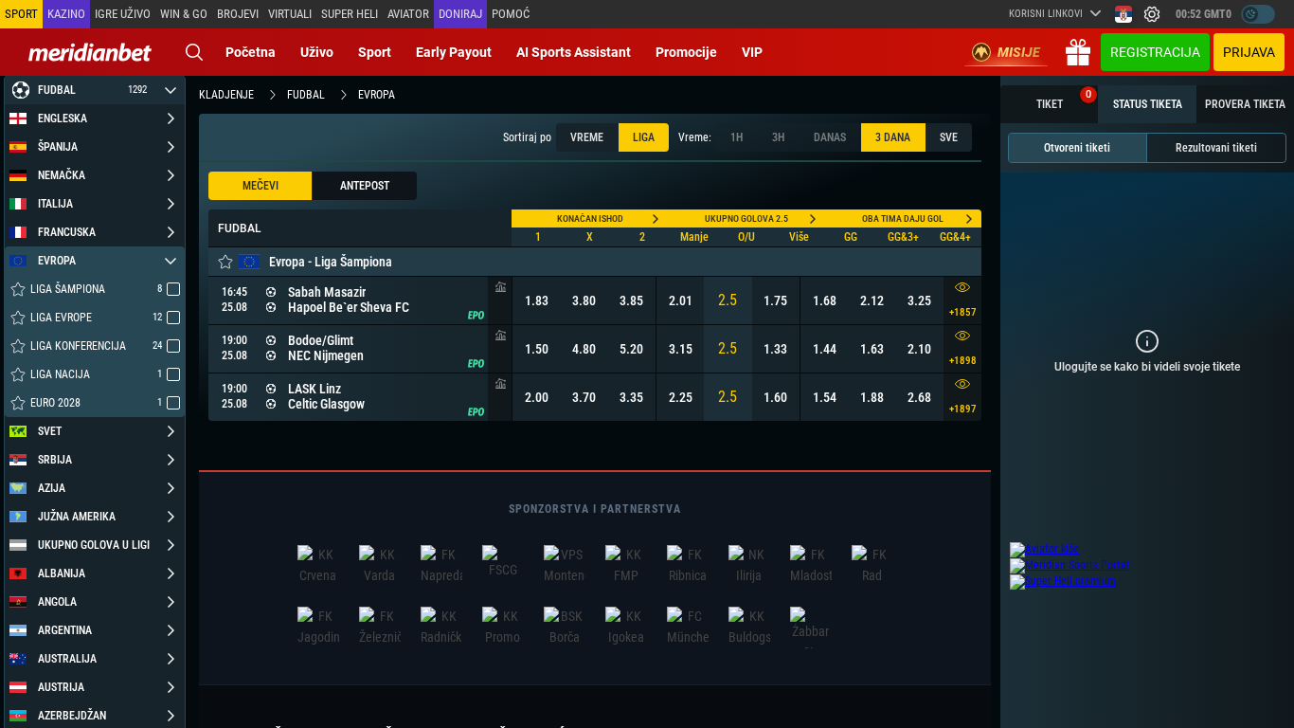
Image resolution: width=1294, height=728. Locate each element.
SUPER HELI (349, 14)
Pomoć (511, 14)
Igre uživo (123, 14)
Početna (250, 52)
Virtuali (290, 14)
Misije (1018, 52)
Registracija (1155, 52)
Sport (374, 52)
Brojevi (238, 14)
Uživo (316, 52)
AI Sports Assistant (573, 52)
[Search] (194, 52)
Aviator (408, 14)
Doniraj (460, 14)
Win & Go (183, 14)
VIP (752, 52)
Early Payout (454, 52)
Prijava (1249, 52)
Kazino (66, 14)
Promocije (686, 52)
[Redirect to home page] (90, 52)
